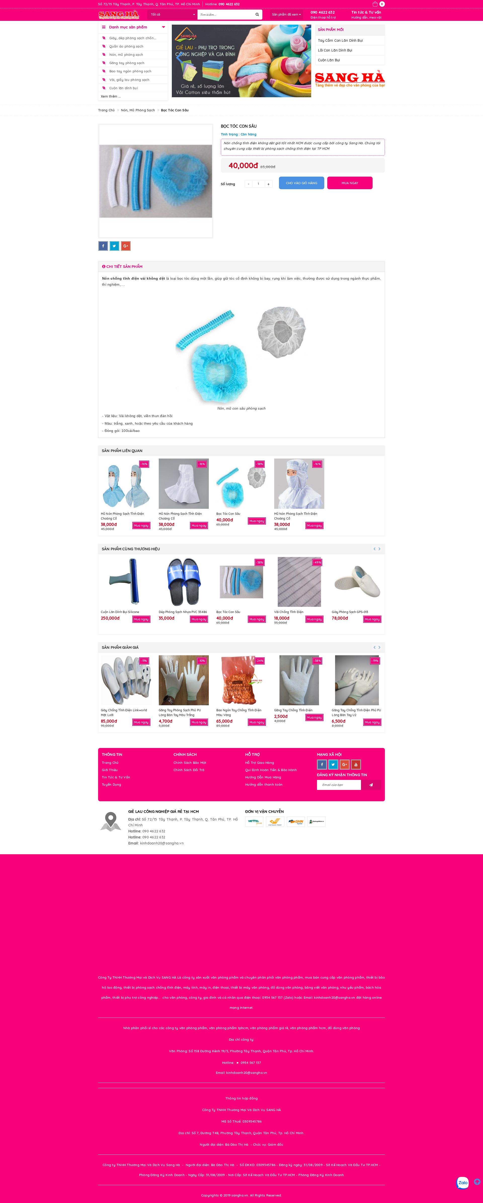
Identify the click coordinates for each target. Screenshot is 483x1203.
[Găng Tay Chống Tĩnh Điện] (299, 680)
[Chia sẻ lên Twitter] (114, 246)
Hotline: (134, 831)
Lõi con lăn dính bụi (335, 50)
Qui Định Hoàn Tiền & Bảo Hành (271, 770)
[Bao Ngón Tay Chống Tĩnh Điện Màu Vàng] (241, 680)
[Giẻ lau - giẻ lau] (350, 78)
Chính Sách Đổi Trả (189, 770)
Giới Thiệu (110, 770)
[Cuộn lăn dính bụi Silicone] (126, 582)
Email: (133, 843)
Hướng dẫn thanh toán (264, 784)
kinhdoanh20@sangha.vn (162, 843)
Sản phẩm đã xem (285, 14)
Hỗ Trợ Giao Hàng (259, 763)
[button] (241, 266)
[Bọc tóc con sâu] (241, 484)
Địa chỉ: (134, 819)
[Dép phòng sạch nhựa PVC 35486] (184, 582)
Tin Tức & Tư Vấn (116, 777)
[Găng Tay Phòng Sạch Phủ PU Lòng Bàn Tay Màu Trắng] (184, 680)
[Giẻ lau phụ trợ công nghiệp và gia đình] (241, 61)
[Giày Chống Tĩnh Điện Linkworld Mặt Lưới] (126, 680)
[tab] (241, 266)
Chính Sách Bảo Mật (190, 763)
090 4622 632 (323, 12)
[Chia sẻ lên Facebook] (103, 246)
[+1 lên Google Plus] (126, 246)
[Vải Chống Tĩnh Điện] (299, 582)
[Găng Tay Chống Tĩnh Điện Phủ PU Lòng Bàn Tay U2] (357, 680)
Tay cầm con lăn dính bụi (340, 40)
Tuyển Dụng (111, 784)
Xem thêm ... (111, 96)
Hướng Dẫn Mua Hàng (263, 777)
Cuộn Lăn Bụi (329, 60)
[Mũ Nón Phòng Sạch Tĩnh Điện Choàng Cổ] (126, 484)
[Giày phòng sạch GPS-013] (357, 582)
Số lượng (228, 184)
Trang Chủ (110, 763)
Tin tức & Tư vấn (366, 12)
